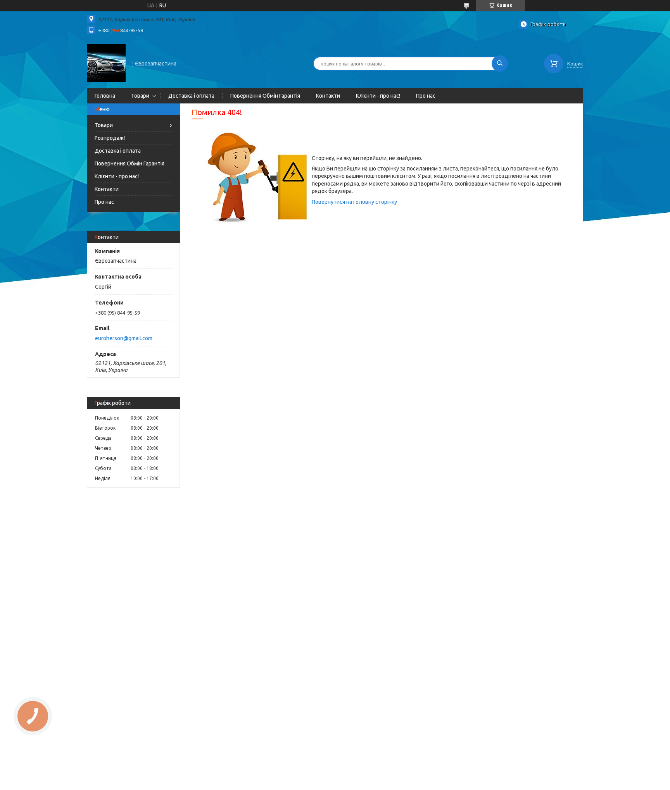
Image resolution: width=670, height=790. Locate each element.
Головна (105, 95)
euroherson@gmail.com (123, 338)
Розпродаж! (110, 138)
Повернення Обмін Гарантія (265, 95)
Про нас (425, 95)
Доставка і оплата (191, 95)
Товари (140, 95)
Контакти (328, 95)
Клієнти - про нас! (378, 95)
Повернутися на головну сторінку (354, 202)
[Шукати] (500, 63)
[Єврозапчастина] (106, 62)
